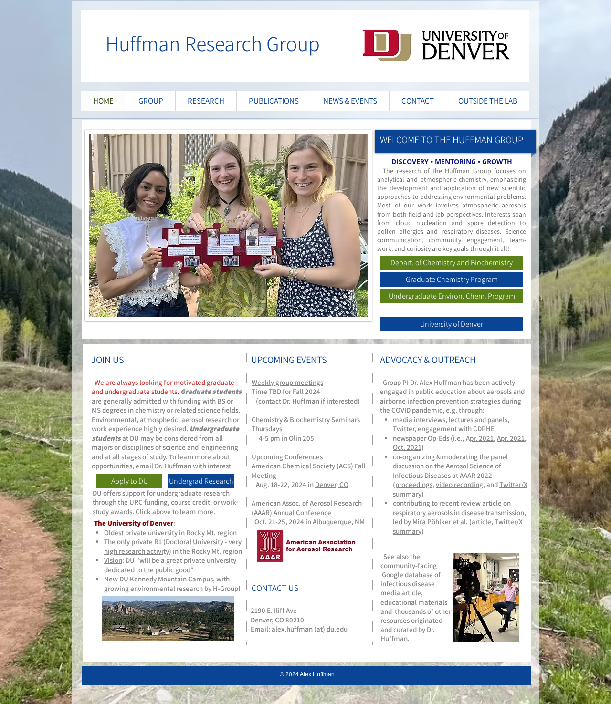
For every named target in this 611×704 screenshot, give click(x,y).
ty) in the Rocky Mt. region (202, 551)
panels (497, 419)
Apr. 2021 (511, 438)
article (481, 521)
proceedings (413, 484)
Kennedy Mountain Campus (171, 578)
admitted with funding (167, 400)
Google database (407, 574)
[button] (228, 225)
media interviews (419, 419)
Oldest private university (141, 532)
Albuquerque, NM (339, 521)
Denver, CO (331, 484)
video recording (459, 484)
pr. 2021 (482, 438)
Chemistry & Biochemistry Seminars (306, 419)
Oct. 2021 (407, 447)
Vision (113, 560)
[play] (353, 303)
